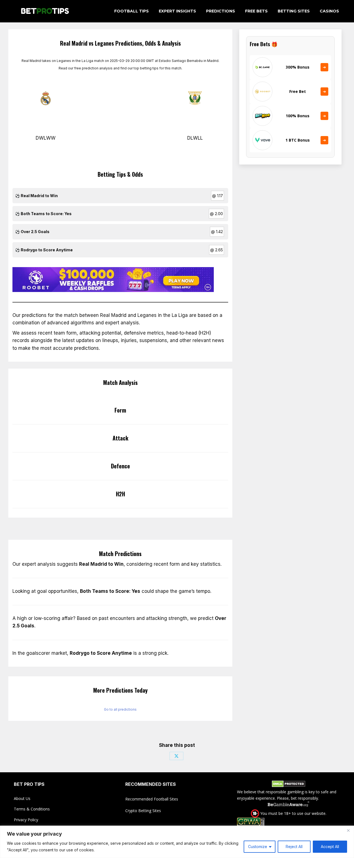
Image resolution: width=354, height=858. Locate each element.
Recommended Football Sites (151, 799)
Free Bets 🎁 (263, 44)
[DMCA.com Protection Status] (288, 785)
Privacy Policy (26, 819)
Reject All (294, 846)
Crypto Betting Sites (143, 810)
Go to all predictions (120, 709)
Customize (257, 846)
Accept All (330, 846)
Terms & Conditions (32, 809)
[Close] (348, 830)
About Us (22, 798)
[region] (177, 842)
